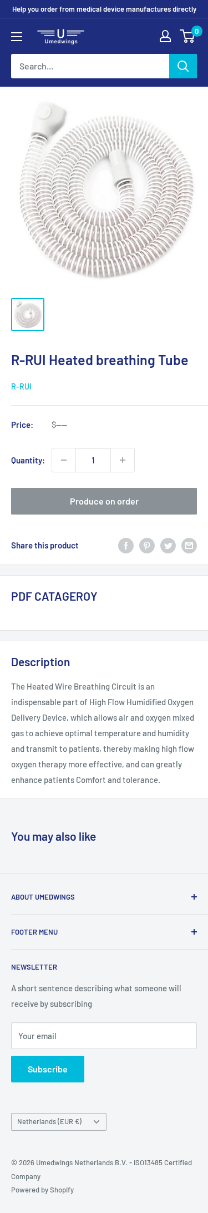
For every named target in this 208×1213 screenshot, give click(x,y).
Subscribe (48, 1069)
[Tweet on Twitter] (168, 545)
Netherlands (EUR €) (49, 1121)
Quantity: (28, 460)
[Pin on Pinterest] (147, 545)
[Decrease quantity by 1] (63, 460)
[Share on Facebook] (126, 545)
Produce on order (104, 501)
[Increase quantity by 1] (122, 460)
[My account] (165, 36)
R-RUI (21, 386)
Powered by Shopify (42, 1189)
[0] (188, 36)
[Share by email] (189, 545)
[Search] (183, 66)
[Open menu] (16, 36)
